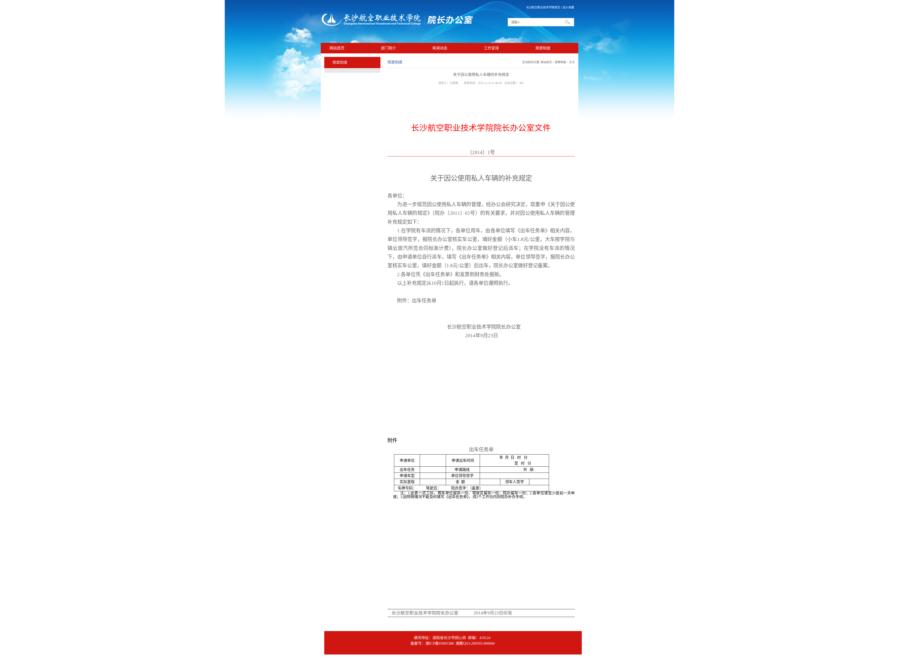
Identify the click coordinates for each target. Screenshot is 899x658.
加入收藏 (568, 7)
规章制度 (542, 48)
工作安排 (491, 48)
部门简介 (388, 48)
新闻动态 (439, 48)
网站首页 (336, 48)
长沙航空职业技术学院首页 (543, 7)
